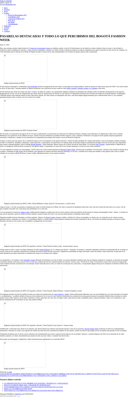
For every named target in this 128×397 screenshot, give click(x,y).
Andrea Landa (24, 212)
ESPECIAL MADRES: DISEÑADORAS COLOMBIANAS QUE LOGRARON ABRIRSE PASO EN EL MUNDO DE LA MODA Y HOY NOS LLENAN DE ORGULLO (59, 374)
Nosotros (7, 10)
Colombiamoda (13, 24)
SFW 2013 (11, 20)
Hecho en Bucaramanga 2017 (17, 15)
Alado (67, 294)
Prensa (6, 29)
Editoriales (7, 26)
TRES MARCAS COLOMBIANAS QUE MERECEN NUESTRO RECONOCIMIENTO (34, 390)
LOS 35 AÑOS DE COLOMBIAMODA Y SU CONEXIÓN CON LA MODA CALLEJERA (33, 375)
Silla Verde (19, 151)
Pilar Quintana (100, 144)
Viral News (18, 394)
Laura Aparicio (58, 294)
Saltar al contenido (6, 1)
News (6, 11)
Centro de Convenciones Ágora (40, 48)
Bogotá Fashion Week (68, 149)
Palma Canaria (50, 217)
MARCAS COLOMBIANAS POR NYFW (18, 389)
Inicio (6, 8)
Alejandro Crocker (29, 260)
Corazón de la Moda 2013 (16, 19)
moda (10, 372)
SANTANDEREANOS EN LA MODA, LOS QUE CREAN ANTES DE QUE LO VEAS (33, 387)
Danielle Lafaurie (83, 88)
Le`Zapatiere (93, 88)
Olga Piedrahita (32, 86)
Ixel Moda (11, 22)
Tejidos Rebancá (44, 249)
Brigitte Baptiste (36, 144)
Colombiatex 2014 (14, 17)
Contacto (7, 31)
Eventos (6, 13)
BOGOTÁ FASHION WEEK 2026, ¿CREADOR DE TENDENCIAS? (27, 385)
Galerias (6, 28)
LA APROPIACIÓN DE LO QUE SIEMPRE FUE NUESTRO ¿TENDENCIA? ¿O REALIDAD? (36, 383)
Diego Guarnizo (72, 88)
